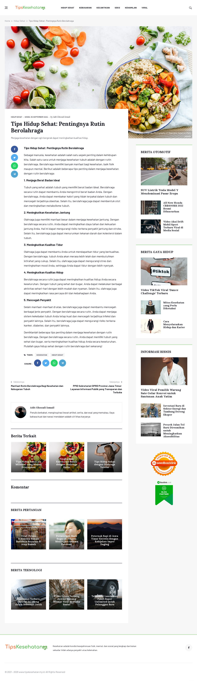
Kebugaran (85, 7)
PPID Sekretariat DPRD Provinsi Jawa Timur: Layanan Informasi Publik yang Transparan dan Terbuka (96, 389)
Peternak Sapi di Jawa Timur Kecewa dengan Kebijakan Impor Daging (104, 540)
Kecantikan (103, 7)
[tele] (14, 174)
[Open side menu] (6, 7)
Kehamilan (131, 7)
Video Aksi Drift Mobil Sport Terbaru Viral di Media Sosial (173, 226)
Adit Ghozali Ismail (61, 117)
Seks (117, 7)
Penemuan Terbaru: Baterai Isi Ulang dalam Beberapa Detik (28, 601)
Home (7, 21)
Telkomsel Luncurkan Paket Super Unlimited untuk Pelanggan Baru (105, 600)
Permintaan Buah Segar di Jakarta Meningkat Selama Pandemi (66, 540)
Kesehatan (41, 355)
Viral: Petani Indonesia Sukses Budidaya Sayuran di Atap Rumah (28, 540)
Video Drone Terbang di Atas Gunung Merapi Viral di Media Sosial (66, 600)
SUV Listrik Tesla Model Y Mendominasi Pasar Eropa (159, 191)
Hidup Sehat (67, 7)
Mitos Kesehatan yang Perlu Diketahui (173, 305)
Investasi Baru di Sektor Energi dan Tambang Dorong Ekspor (174, 410)
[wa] (14, 165)
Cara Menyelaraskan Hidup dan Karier (174, 324)
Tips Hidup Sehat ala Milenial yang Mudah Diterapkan (29, 464)
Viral (145, 7)
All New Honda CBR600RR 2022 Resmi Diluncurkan (173, 207)
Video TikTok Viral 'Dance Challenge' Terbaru (159, 291)
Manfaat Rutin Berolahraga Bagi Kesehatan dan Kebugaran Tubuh (37, 387)
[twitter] (14, 157)
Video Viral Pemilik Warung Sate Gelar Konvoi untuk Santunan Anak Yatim (161, 393)
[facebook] (14, 149)
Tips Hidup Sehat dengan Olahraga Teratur (104, 464)
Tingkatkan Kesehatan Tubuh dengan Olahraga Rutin (66, 463)
